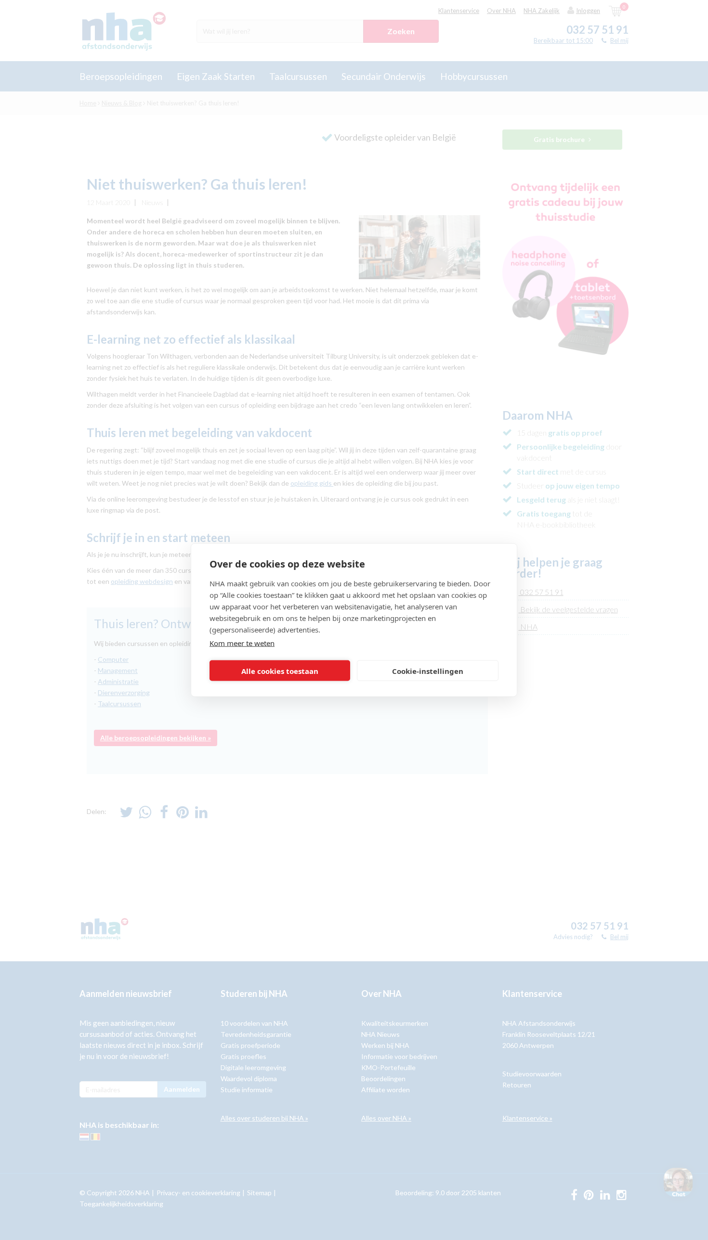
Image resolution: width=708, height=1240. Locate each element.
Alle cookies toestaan (279, 670)
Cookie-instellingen (427, 670)
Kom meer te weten (242, 643)
